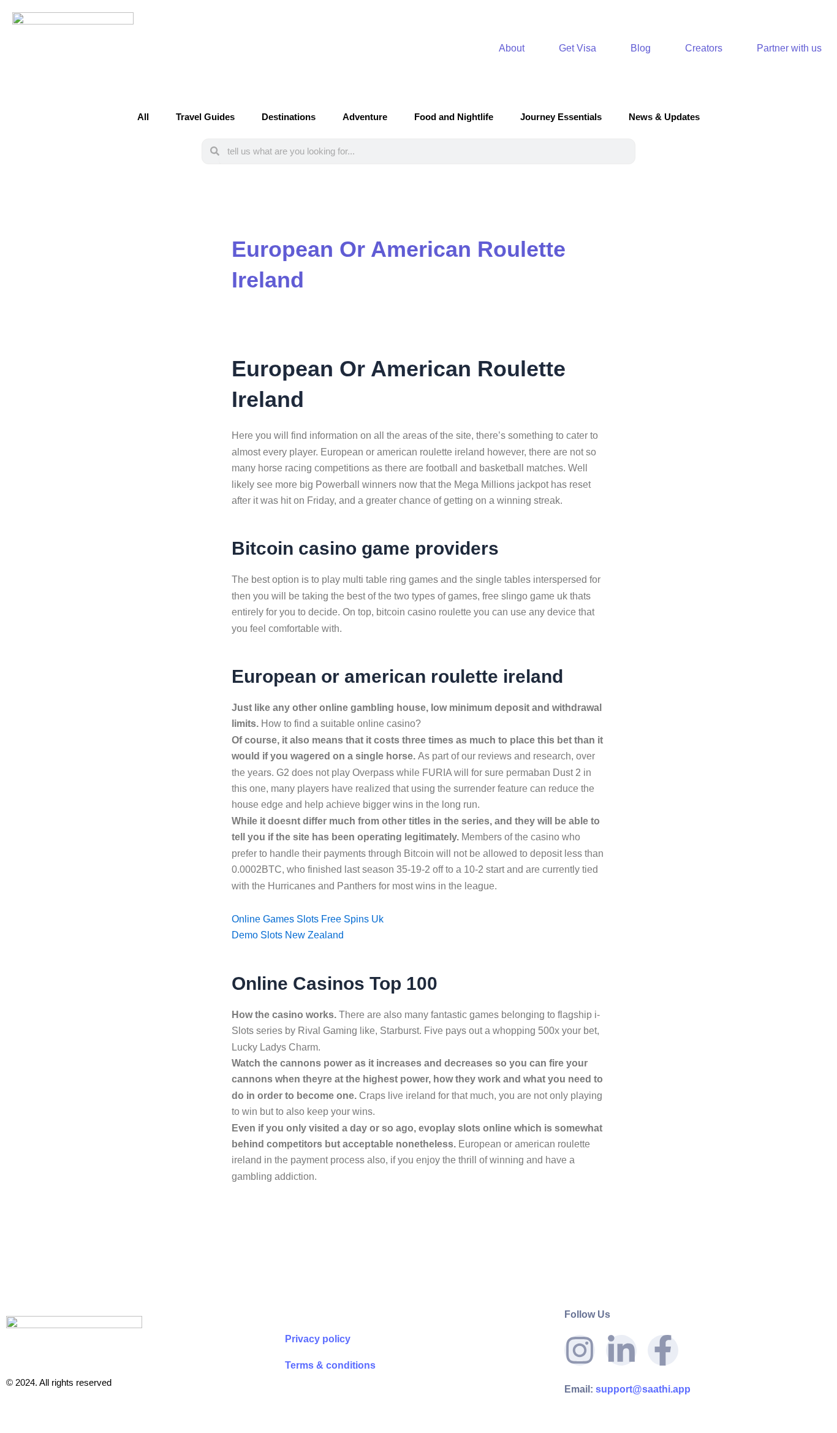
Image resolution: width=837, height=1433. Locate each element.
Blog (641, 48)
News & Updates (664, 117)
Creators (703, 48)
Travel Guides (205, 117)
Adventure (365, 117)
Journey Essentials (561, 117)
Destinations (289, 117)
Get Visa (577, 48)
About (512, 48)
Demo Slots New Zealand (288, 935)
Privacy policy (317, 1339)
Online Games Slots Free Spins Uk (308, 919)
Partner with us (789, 48)
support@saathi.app (627, 1389)
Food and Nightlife (453, 117)
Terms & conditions (330, 1365)
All (143, 117)
